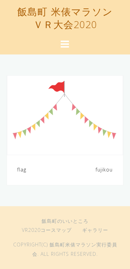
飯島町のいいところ (65, 221)
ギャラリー (95, 230)
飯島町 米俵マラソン (65, 13)
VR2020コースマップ (47, 230)
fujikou (104, 169)
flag (21, 169)
